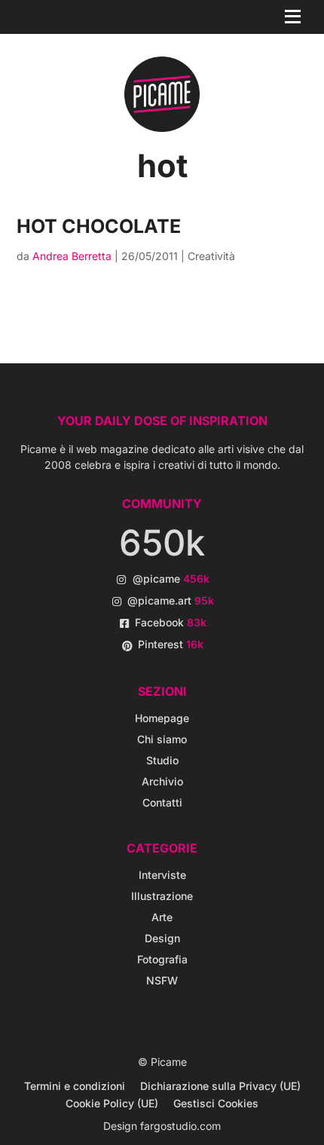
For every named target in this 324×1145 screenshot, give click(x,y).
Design (162, 938)
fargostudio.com (180, 1125)
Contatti (162, 802)
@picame (171, 578)
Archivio (162, 781)
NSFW (162, 980)
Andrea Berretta (72, 256)
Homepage (162, 718)
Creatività (211, 256)
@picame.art (170, 600)
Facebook (170, 622)
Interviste (162, 874)
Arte (162, 917)
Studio (162, 760)
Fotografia (162, 959)
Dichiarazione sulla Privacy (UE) (220, 1085)
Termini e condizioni (74, 1085)
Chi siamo (162, 739)
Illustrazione (162, 895)
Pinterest (170, 644)
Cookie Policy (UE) (112, 1103)
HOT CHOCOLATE (99, 226)
